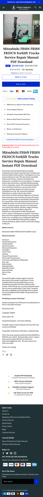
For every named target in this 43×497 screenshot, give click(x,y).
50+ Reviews (27, 69)
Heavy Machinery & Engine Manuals (15, 441)
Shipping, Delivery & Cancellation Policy (16, 417)
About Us (5, 411)
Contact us (5, 414)
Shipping (14, 73)
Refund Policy (7, 423)
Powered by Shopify (21, 490)
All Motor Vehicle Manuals (11, 444)
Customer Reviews (8, 432)
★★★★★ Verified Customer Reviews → (21, 139)
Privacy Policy (7, 426)
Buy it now (21, 84)
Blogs (4, 429)
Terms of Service (8, 420)
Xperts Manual (11, 490)
